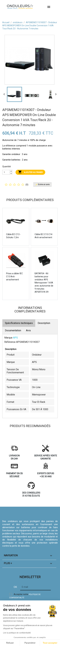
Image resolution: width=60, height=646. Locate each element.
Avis (28, 330)
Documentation (13, 330)
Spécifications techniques (19, 323)
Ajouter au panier (30, 172)
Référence (10, 341)
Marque (8, 337)
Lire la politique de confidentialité (17, 633)
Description (44, 323)
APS (15, 337)
